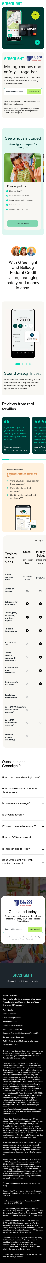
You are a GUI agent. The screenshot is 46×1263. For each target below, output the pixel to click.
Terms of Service (9, 1014)
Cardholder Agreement (12, 1018)
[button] (23, 91)
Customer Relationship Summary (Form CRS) (20, 1033)
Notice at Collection (11, 1045)
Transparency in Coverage (13, 1037)
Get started (34, 92)
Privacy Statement (26, 939)
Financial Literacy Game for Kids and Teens (21, 1002)
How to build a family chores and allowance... (22, 999)
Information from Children (13, 1025)
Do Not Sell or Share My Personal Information (21, 1041)
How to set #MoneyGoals (13, 1005)
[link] (22, 223)
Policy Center (8, 1010)
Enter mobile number (14, 92)
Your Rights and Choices (12, 1029)
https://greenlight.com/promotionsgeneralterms (22, 1109)
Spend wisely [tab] (16, 373)
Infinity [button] (38, 541)
